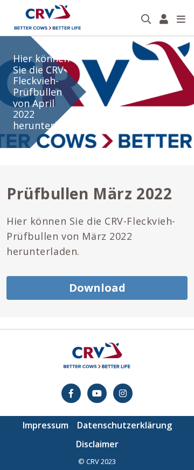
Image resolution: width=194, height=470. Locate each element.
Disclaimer (97, 444)
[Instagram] (123, 393)
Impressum (45, 425)
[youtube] (97, 393)
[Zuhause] (47, 18)
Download (97, 287)
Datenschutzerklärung (124, 425)
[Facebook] (71, 393)
